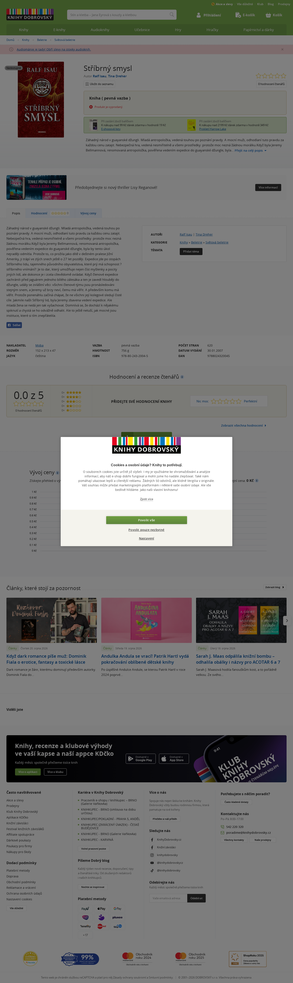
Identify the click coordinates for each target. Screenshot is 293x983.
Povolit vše (146, 520)
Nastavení (146, 538)
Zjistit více (146, 499)
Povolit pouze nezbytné (146, 529)
